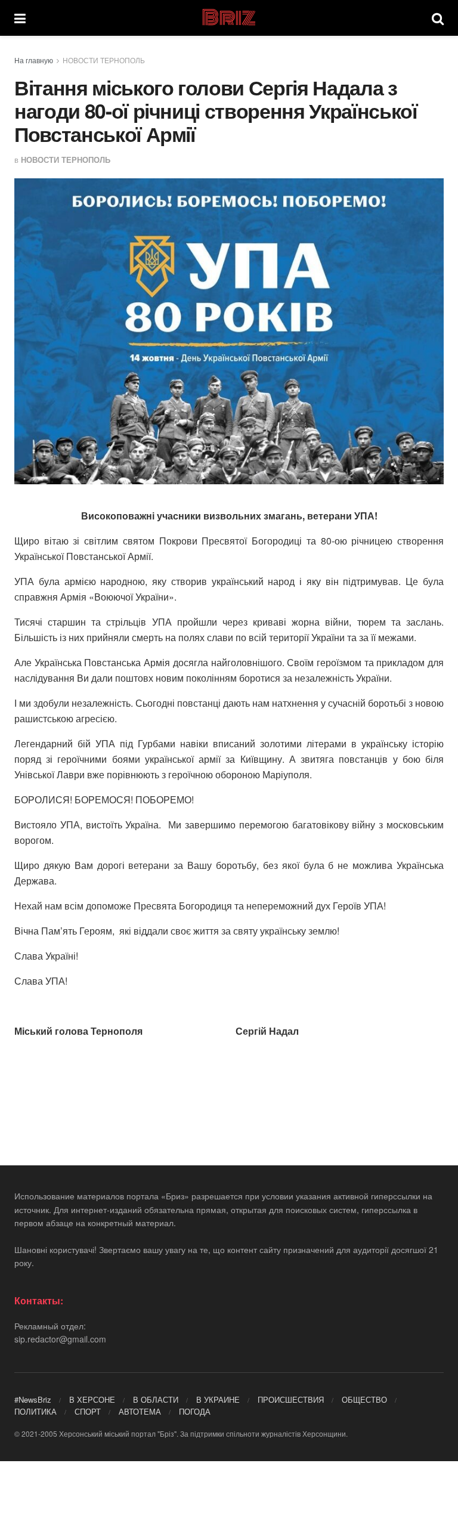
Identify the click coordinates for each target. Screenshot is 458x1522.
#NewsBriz (32, 1399)
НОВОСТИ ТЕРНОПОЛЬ (104, 60)
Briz (228, 18)
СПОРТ (88, 1411)
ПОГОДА (195, 1411)
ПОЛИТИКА (35, 1411)
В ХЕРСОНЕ (92, 1399)
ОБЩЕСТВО (364, 1399)
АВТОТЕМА (140, 1411)
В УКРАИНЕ (218, 1399)
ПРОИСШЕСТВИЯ (291, 1399)
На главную (33, 60)
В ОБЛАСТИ (155, 1399)
